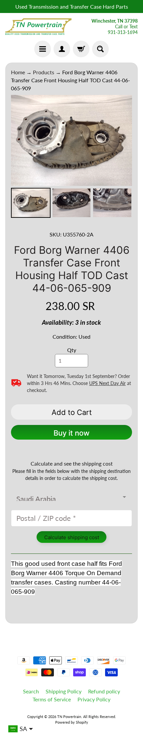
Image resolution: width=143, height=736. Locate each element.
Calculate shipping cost (71, 537)
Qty (71, 350)
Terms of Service (52, 699)
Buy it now (71, 433)
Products (43, 72)
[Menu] (42, 49)
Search (31, 691)
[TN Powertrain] (38, 26)
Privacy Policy (93, 699)
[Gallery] (71, 157)
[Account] (62, 49)
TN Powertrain (69, 716)
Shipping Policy (63, 691)
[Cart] (81, 49)
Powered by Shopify (71, 722)
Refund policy (104, 691)
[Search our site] (100, 49)
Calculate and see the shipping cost (72, 463)
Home (18, 72)
